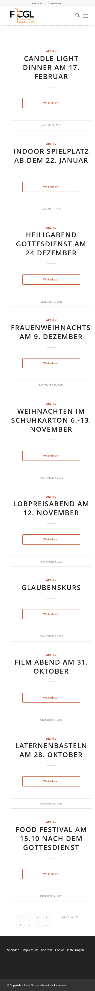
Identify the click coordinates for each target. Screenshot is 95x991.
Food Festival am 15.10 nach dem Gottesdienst (51, 838)
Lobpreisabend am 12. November (51, 508)
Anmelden (54, 3)
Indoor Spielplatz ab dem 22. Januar (51, 155)
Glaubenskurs (51, 587)
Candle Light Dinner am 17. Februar (51, 67)
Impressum (30, 950)
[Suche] (75, 16)
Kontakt (37, 3)
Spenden (13, 950)
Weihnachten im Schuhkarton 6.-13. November (51, 420)
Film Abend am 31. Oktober (51, 666)
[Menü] (85, 15)
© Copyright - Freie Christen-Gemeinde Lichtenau (36, 985)
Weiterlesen (51, 103)
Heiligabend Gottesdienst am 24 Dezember (51, 243)
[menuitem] (37, 3)
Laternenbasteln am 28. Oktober (51, 750)
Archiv (51, 51)
